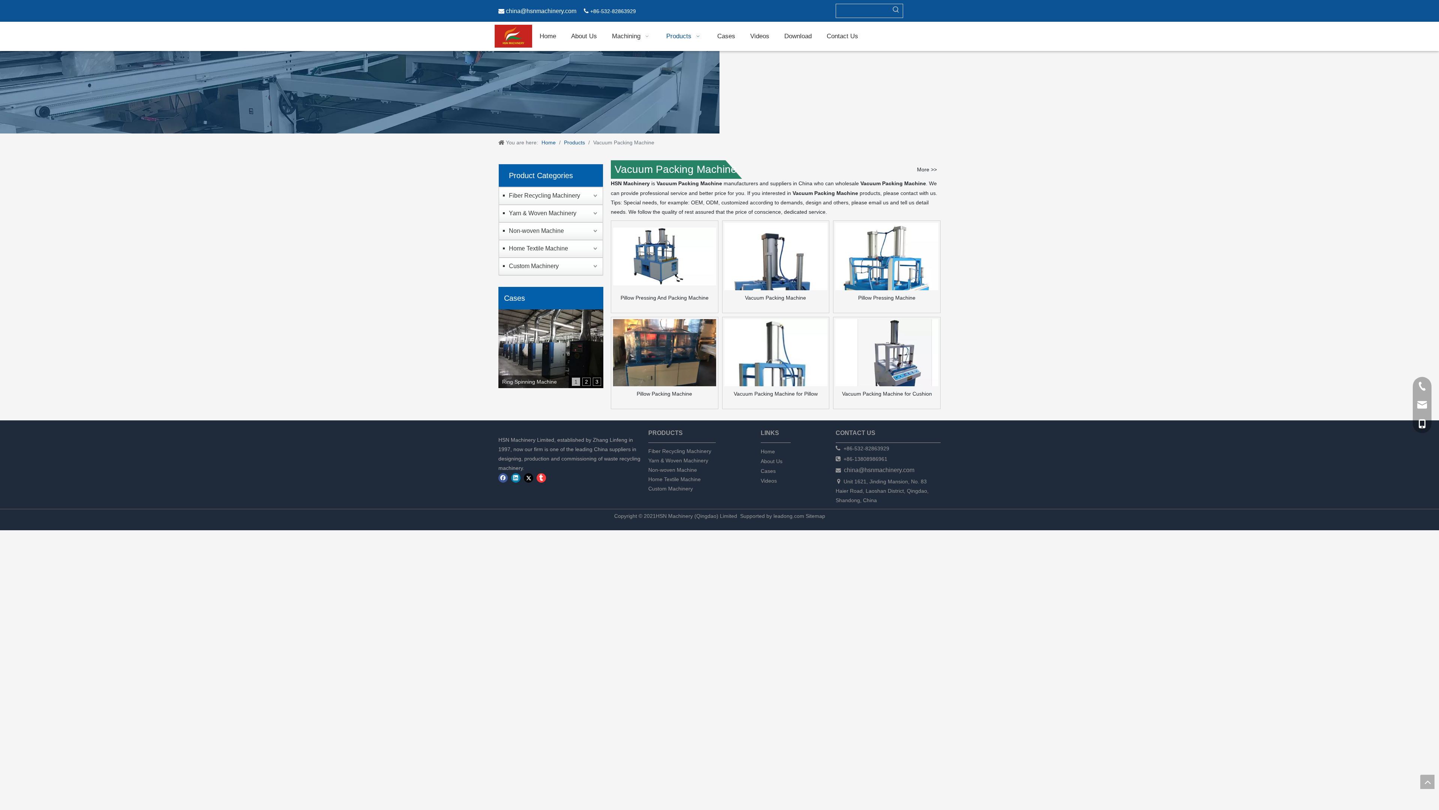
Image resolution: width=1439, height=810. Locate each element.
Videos (769, 481)
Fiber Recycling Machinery (544, 195)
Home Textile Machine (538, 248)
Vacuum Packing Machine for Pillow (776, 394)
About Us (771, 461)
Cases (768, 471)
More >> (927, 169)
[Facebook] (503, 478)
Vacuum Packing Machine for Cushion (887, 394)
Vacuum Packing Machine (775, 298)
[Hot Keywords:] (896, 11)
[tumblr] (541, 478)
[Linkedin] (516, 478)
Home (768, 451)
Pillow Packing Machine (664, 394)
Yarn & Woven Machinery (542, 213)
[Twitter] (528, 478)
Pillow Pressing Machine (886, 298)
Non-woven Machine (536, 231)
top (1427, 782)
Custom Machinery (534, 266)
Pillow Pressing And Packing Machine (665, 298)
